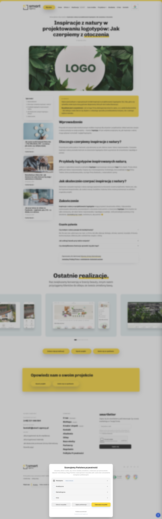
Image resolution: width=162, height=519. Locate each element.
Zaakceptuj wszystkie (101, 504)
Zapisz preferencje (81, 504)
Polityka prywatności (81, 511)
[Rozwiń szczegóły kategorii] (107, 480)
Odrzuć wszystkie (61, 504)
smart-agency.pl (84, 514)
